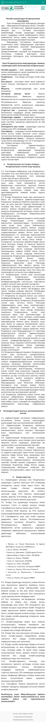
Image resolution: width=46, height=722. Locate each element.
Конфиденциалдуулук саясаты (23, 720)
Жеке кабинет (32, 7)
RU (43, 2)
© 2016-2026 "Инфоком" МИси (23, 714)
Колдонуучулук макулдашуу (23, 717)
